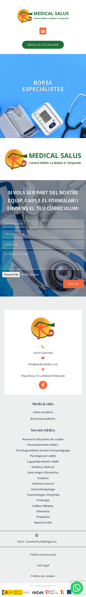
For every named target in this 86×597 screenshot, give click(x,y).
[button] (42, 31)
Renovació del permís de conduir (43, 439)
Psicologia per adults (43, 456)
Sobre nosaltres (43, 412)
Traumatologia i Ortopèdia (43, 495)
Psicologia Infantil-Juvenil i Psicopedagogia (43, 450)
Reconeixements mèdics (43, 445)
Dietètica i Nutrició (43, 467)
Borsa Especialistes (43, 418)
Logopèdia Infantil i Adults (43, 461)
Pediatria (43, 478)
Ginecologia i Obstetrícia (43, 472)
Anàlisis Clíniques (43, 506)
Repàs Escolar (43, 522)
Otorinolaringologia (43, 489)
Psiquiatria (43, 517)
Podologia (43, 500)
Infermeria (43, 511)
